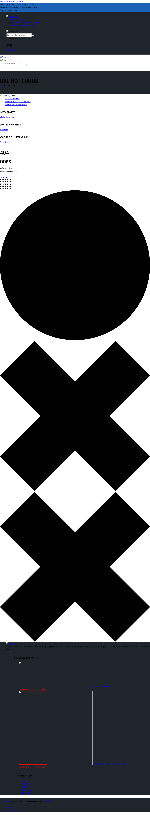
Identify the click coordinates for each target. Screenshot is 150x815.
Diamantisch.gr (5, 801)
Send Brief (4, 130)
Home (2, 85)
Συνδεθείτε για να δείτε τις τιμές (33, 690)
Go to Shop (4, 142)
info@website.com (7, 117)
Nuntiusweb (47, 801)
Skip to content (6, 1)
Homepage (4, 177)
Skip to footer (17, 1)
